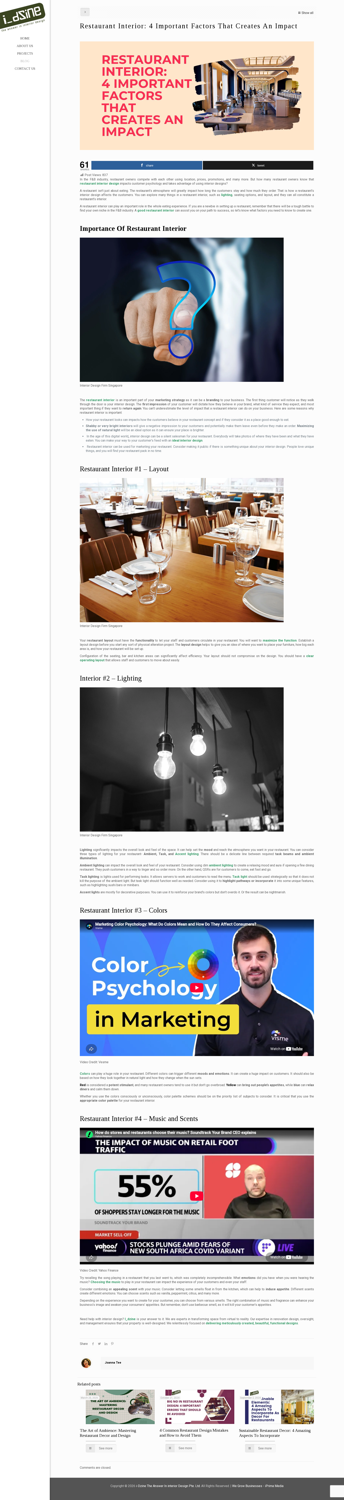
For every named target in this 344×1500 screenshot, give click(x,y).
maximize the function (280, 640)
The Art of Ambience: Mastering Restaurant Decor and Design (108, 1433)
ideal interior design (187, 440)
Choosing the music (105, 1282)
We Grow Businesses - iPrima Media (257, 1486)
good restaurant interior (155, 210)
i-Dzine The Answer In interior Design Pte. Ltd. (168, 1486)
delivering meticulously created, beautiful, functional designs (252, 1323)
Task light (239, 877)
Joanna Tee (113, 1362)
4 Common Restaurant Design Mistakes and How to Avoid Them (193, 1433)
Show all (307, 13)
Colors (85, 1074)
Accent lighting (187, 854)
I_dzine (130, 1319)
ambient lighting (221, 865)
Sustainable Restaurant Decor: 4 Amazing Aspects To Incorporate (275, 1433)
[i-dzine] (25, 16)
